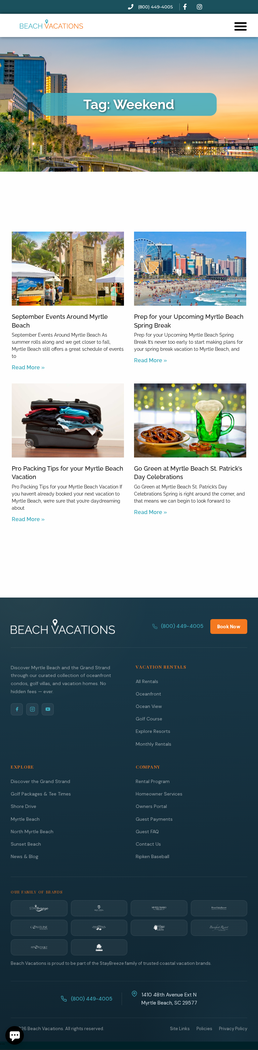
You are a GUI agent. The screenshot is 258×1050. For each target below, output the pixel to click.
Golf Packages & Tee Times (41, 794)
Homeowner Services (159, 794)
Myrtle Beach (25, 819)
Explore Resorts (153, 731)
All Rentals (147, 681)
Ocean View (149, 706)
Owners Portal (151, 806)
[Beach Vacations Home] (63, 626)
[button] (240, 26)
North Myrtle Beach (32, 831)
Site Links (180, 1028)
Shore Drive (23, 806)
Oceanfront (148, 694)
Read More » (28, 367)
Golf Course (149, 719)
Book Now (228, 626)
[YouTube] (48, 709)
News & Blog (24, 856)
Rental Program (153, 781)
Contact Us (148, 844)
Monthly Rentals (153, 744)
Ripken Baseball (152, 856)
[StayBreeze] (39, 908)
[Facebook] (17, 709)
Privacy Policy (233, 1028)
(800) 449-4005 (182, 626)
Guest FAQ (147, 831)
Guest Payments (154, 819)
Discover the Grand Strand (40, 781)
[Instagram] (32, 709)
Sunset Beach (26, 844)
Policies (204, 1028)
